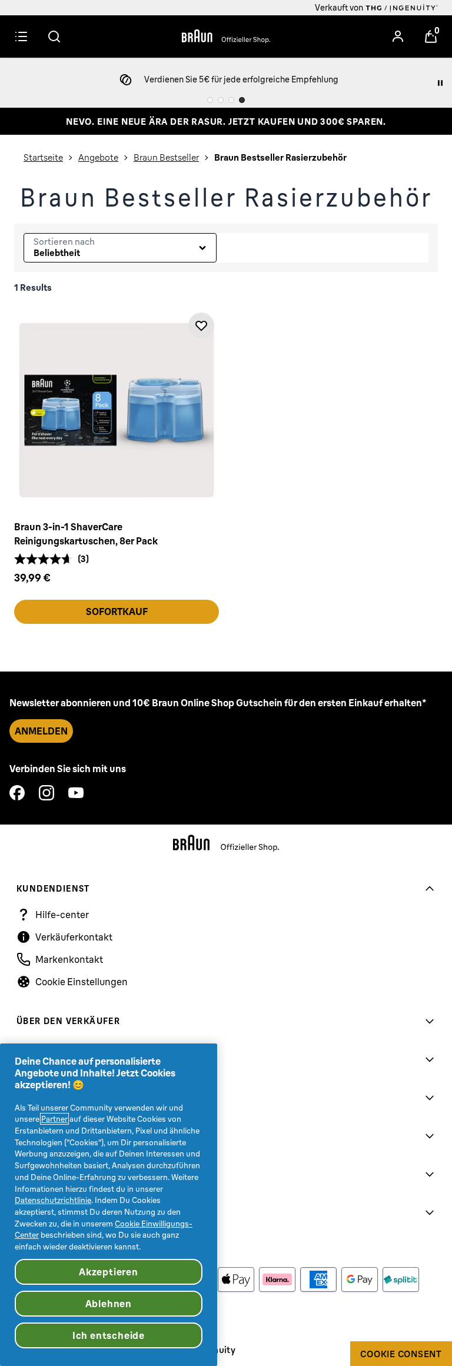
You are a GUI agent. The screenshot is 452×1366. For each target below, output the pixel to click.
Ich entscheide (108, 1335)
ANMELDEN (41, 731)
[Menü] (21, 36)
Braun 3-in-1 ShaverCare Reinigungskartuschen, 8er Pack (86, 534)
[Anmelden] (398, 36)
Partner (54, 1119)
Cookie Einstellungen (81, 982)
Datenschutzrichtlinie (53, 1200)
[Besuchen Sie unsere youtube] (76, 792)
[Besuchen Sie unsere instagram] (46, 792)
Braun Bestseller (166, 157)
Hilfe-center (62, 914)
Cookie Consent (401, 1354)
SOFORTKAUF (117, 611)
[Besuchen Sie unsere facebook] (17, 792)
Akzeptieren (108, 1272)
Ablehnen (108, 1304)
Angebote (98, 157)
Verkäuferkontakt (73, 937)
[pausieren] (440, 83)
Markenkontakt (69, 959)
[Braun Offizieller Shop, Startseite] (226, 36)
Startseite (43, 157)
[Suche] (54, 36)
